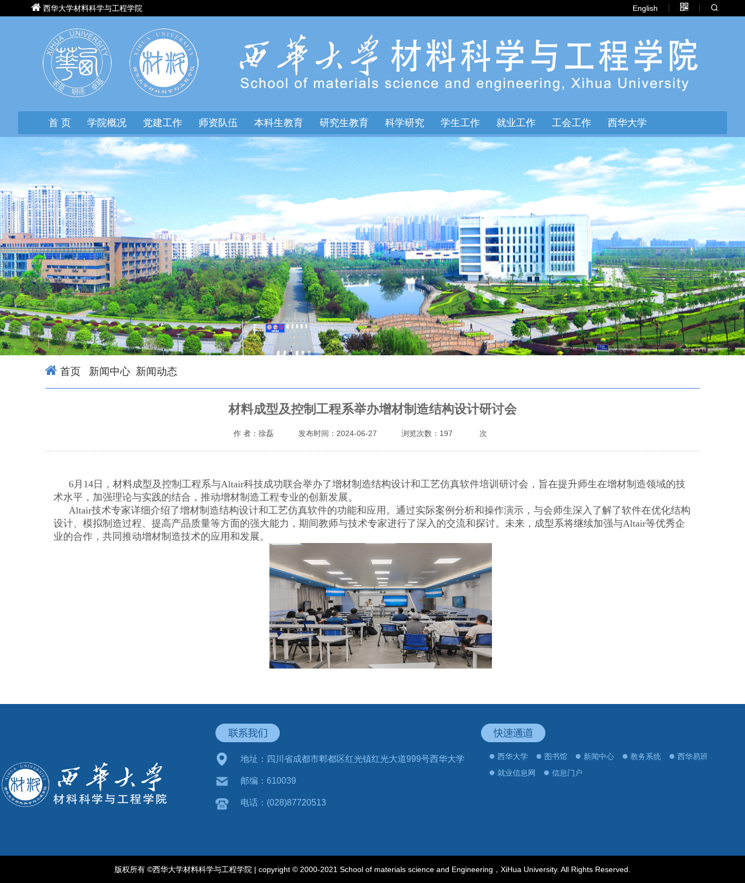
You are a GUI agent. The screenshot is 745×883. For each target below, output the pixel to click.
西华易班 (692, 756)
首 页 (60, 122)
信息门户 (567, 772)
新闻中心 (108, 371)
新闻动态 (156, 371)
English (645, 8)
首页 (70, 371)
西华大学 (627, 122)
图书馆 (555, 756)
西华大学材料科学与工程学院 (92, 8)
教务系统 (645, 756)
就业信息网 (516, 772)
